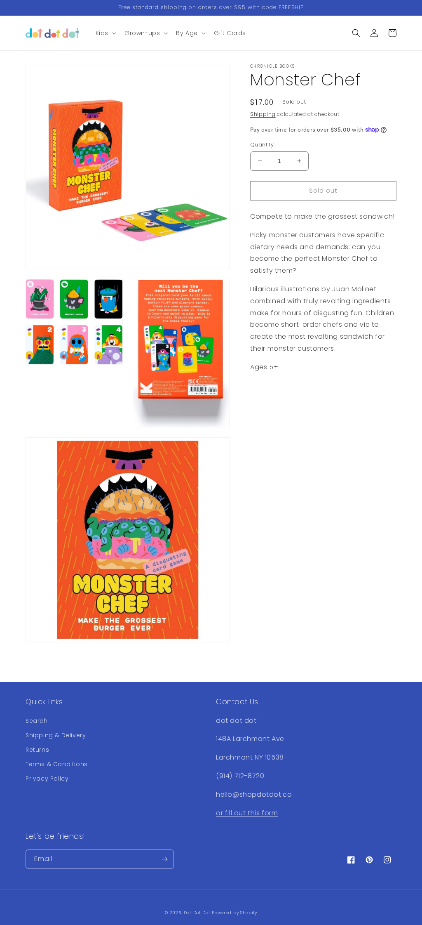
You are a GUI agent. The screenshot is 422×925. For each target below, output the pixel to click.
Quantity (262, 145)
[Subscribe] (164, 859)
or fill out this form (247, 813)
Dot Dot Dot (197, 913)
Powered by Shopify (234, 913)
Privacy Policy (47, 778)
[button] (105, 33)
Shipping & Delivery (56, 735)
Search (37, 721)
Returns (37, 750)
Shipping (263, 114)
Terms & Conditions (57, 764)
